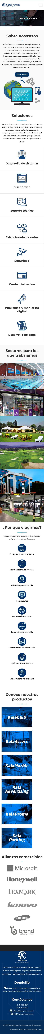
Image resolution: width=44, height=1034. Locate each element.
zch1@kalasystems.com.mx (23, 1014)
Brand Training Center (34, 1029)
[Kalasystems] (11, 5)
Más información (22, 74)
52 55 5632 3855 (21, 1008)
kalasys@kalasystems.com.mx (23, 1011)
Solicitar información (28, 18)
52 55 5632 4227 (21, 1005)
